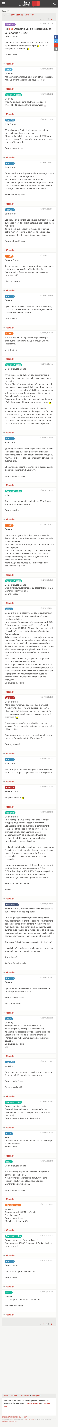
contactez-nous (13, 1421)
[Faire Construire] (29, 3)
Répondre (9, 63)
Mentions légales (29, 1419)
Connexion (29, 14)
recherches (5, 1421)
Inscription (36, 1395)
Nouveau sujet (16, 14)
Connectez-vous (33, 1403)
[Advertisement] (29, 1361)
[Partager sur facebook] (56, 37)
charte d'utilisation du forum (14, 1417)
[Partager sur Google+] (56, 45)
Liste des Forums (10, 1395)
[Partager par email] (56, 49)
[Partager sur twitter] (56, 41)
